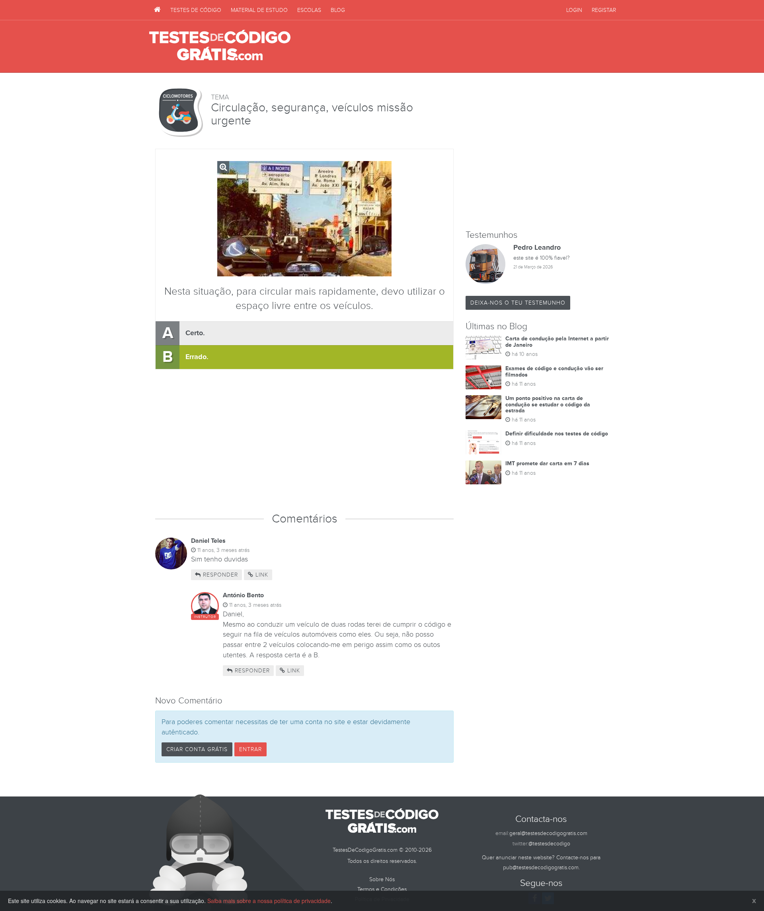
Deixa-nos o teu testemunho (517, 302)
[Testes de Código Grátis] (157, 10)
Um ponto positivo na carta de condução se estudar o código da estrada (547, 404)
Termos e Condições (382, 889)
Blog (338, 10)
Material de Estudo (259, 10)
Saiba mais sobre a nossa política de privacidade (269, 901)
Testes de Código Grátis (219, 46)
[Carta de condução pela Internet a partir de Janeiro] (483, 347)
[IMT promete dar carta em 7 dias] (483, 472)
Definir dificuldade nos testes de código (556, 433)
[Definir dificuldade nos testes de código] (483, 443)
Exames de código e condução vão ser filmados (554, 371)
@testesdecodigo (549, 843)
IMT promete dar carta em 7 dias (547, 463)
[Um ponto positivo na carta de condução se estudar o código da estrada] (483, 407)
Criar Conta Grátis (197, 749)
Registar (604, 10)
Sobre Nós (382, 879)
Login (574, 10)
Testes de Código (195, 10)
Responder (219, 574)
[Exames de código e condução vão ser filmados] (483, 377)
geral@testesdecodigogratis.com (548, 833)
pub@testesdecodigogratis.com (541, 867)
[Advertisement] (470, 46)
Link (260, 574)
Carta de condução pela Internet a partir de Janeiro (557, 341)
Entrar (250, 749)
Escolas (309, 10)
